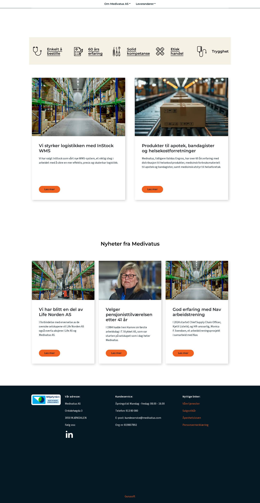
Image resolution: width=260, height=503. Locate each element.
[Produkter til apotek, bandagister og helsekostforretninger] (181, 107)
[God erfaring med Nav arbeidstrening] (197, 280)
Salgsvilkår (189, 411)
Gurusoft (130, 496)
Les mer (152, 189)
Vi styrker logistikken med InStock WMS (76, 148)
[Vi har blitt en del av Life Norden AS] (63, 280)
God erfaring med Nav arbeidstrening (197, 312)
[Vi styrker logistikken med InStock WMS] (78, 107)
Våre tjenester (191, 404)
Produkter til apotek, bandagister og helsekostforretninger (178, 148)
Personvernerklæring (196, 425)
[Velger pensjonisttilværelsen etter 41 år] (130, 280)
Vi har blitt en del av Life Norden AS (61, 312)
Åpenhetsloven (192, 418)
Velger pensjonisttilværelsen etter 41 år (129, 314)
